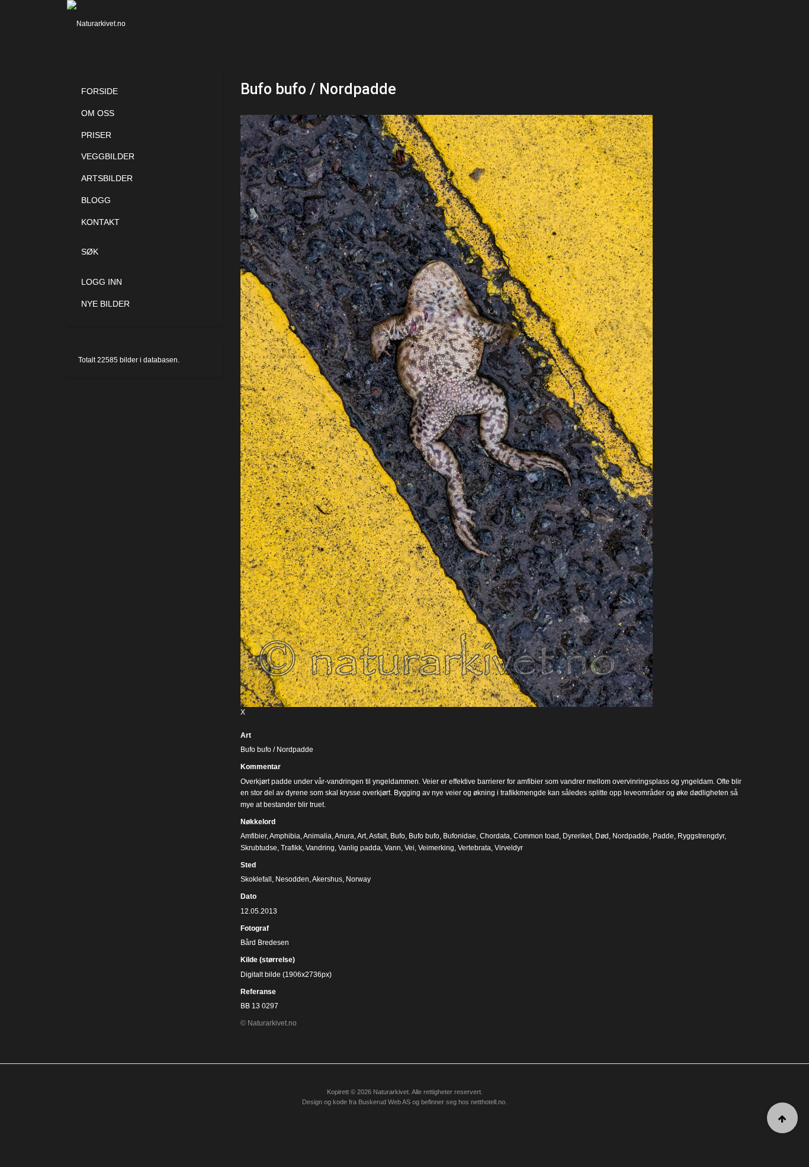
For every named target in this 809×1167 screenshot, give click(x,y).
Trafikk (291, 848)
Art (245, 735)
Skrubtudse (258, 848)
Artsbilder (107, 178)
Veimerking (436, 848)
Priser (96, 135)
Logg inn (101, 282)
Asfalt (378, 836)
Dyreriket (577, 836)
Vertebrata (474, 848)
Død (602, 836)
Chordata (495, 836)
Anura (344, 836)
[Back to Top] (782, 1117)
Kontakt (100, 222)
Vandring (320, 848)
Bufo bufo (424, 836)
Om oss (97, 113)
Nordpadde (630, 836)
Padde (663, 836)
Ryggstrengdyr (701, 836)
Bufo (397, 836)
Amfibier (253, 836)
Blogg (96, 200)
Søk (89, 251)
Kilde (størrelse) (267, 960)
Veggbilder (107, 156)
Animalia (317, 836)
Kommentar (260, 767)
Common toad (536, 836)
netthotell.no (488, 1101)
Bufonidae (459, 836)
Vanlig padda (359, 848)
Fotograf (254, 928)
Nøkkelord (257, 822)
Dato (248, 896)
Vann (392, 848)
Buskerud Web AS (384, 1101)
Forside (99, 91)
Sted (248, 865)
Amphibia (284, 836)
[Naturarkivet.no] (116, 23)
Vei (409, 848)
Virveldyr (509, 848)
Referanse (258, 992)
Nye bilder (105, 303)
